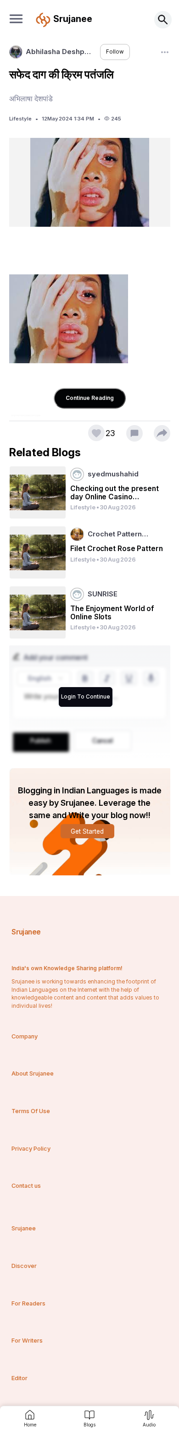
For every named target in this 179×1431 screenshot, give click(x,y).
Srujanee (25, 932)
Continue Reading (90, 397)
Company (24, 1036)
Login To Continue (85, 697)
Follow (115, 52)
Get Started (87, 831)
